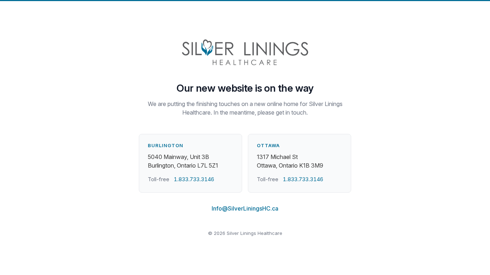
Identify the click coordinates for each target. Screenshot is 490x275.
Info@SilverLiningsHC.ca (245, 208)
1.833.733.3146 (194, 179)
